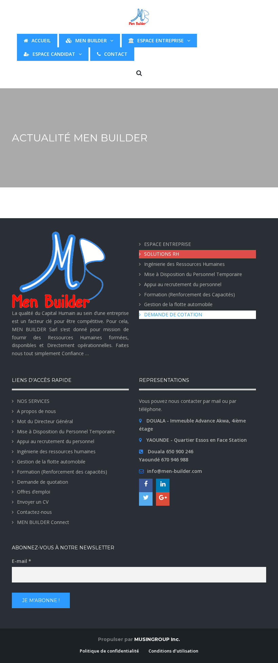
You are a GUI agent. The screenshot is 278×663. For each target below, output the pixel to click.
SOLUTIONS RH (161, 254)
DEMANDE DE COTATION (173, 314)
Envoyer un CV (32, 502)
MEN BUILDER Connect (43, 522)
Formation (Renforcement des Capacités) (189, 294)
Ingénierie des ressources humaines (56, 451)
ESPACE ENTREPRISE (167, 244)
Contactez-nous (34, 512)
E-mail (21, 561)
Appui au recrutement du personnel (182, 284)
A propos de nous (36, 411)
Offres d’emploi (33, 491)
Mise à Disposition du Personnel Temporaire (193, 274)
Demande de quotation (42, 482)
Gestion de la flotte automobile (178, 304)
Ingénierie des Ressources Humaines (184, 264)
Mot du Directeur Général (45, 421)
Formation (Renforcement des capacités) (62, 471)
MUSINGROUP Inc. (157, 639)
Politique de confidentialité (109, 651)
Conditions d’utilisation (173, 651)
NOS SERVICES (33, 401)
